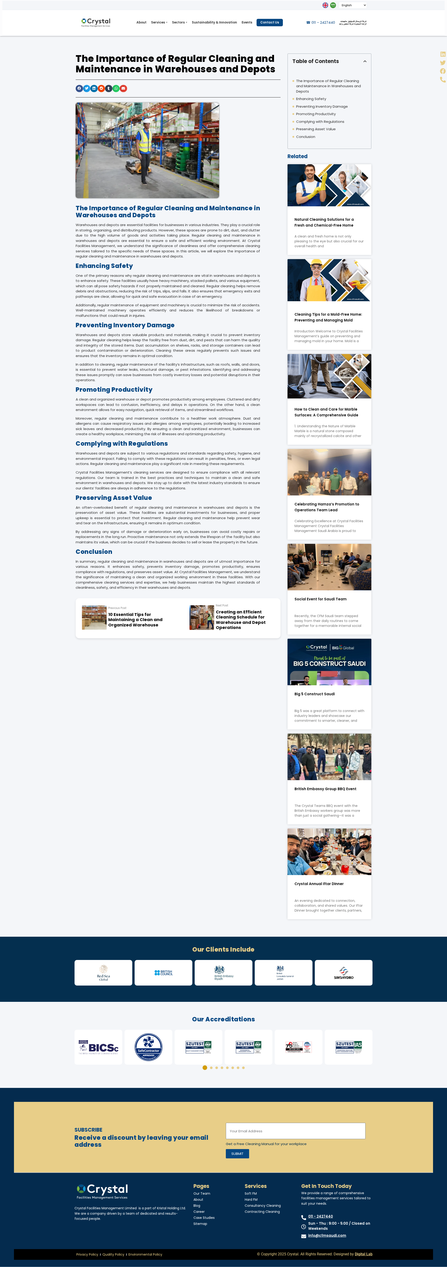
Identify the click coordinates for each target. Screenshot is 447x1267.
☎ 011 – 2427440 (320, 22)
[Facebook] (443, 71)
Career (199, 1211)
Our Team (201, 1193)
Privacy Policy (87, 1254)
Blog (196, 1205)
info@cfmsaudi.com (327, 1235)
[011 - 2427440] (303, 1217)
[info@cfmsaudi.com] (303, 1236)
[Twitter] (443, 63)
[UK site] (325, 5)
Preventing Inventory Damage (322, 106)
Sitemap (200, 1223)
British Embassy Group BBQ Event (325, 788)
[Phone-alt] (443, 80)
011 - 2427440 (320, 1216)
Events (247, 22)
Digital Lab (363, 1254)
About (141, 22)
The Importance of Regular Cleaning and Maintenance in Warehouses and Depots (328, 86)
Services (159, 22)
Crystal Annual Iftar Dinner (319, 883)
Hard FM (251, 1199)
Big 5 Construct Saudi (315, 694)
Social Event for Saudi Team (321, 599)
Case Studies (204, 1217)
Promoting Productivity (316, 113)
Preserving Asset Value (316, 129)
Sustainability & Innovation (214, 22)
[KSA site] (333, 5)
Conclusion (305, 136)
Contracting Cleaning (262, 1211)
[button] (79, 88)
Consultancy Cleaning (263, 1205)
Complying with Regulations (320, 121)
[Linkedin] (443, 54)
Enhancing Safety (311, 98)
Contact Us (269, 22)
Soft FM (251, 1193)
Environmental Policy (145, 1254)
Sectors (179, 22)
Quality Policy (113, 1254)
